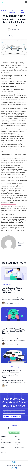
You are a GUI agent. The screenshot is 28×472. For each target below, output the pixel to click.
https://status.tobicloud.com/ (8, 204)
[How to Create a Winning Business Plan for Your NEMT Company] (14, 281)
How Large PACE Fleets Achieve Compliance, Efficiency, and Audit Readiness (11, 374)
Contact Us (3, 452)
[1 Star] (13, 35)
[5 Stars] (18, 35)
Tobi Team (3, 439)
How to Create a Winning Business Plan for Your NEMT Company (12, 290)
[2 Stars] (14, 35)
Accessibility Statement (20, 447)
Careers (3, 449)
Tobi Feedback (4, 454)
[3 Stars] (16, 35)
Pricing (3, 447)
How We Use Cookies (19, 444)
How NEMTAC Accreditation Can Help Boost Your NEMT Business (13, 331)
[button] (26, 2)
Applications (4, 444)
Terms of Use (18, 442)
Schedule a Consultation (11, 416)
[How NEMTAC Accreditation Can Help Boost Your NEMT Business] (14, 322)
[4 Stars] (17, 35)
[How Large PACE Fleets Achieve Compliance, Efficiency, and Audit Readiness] (14, 364)
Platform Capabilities (6, 442)
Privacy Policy (18, 439)
